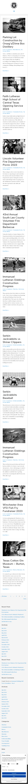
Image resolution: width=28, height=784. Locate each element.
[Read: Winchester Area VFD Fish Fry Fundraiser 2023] (14, 493)
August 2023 (5, 651)
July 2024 (4, 628)
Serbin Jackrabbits (17, 345)
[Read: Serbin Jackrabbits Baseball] (14, 380)
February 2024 (5, 640)
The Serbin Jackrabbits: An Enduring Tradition (13, 616)
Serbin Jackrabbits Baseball (10, 395)
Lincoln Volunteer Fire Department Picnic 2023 (13, 161)
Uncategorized (5, 743)
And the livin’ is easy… (7, 621)
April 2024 (4, 635)
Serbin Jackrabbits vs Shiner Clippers (12, 339)
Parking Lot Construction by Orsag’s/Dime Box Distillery (14, 42)
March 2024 (5, 637)
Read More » (6, 71)
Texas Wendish (5, 741)
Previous (4, 596)
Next (25, 599)
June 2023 (4, 656)
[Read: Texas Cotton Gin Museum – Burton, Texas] (14, 549)
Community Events (17, 111)
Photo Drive (5, 736)
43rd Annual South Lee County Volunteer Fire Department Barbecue (13, 221)
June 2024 (4, 630)
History (15, 569)
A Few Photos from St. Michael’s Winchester (13, 614)
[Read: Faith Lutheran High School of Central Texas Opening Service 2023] (14, 85)
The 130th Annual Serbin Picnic (9, 619)
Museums (19, 569)
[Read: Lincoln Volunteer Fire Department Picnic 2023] (14, 147)
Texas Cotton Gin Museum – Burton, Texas (14, 563)
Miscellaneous (16, 49)
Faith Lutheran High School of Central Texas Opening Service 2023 (13, 103)
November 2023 (6, 644)
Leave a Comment (7, 49)
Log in (3, 752)
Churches (15, 289)
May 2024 (4, 633)
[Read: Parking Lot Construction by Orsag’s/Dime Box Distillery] (14, 26)
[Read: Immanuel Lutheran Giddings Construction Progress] (14, 265)
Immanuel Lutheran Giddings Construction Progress (14, 281)
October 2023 (5, 647)
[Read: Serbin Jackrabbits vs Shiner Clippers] (14, 324)
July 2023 (4, 654)
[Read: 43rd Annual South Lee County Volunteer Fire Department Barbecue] (14, 203)
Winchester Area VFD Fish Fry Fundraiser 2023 (13, 508)
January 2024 (5, 642)
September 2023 (6, 649)
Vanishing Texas (6, 745)
